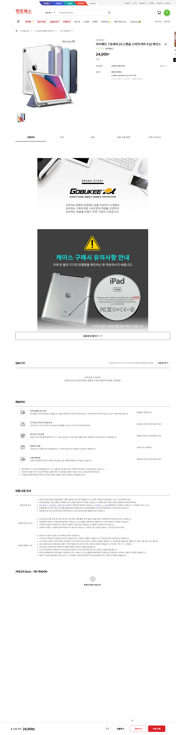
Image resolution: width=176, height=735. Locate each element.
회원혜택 (142, 3)
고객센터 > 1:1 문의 (101, 505)
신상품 (86, 21)
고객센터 (167, 3)
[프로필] (167, 13)
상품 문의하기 (163, 363)
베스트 (77, 21)
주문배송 (151, 3)
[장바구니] (159, 12)
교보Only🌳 (135, 21)
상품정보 (31, 137)
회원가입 (128, 3)
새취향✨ (29, 21)
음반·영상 (41, 21)
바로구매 (157, 728)
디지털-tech (25, 31)
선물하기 (120, 728)
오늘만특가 (54, 21)
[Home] (16, 31)
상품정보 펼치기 (91, 336)
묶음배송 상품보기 (137, 79)
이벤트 (95, 21)
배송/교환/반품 (123, 137)
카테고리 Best (154, 137)
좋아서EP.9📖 (120, 21)
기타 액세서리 (65, 31)
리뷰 (62, 137)
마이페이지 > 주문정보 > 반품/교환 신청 (54, 505)
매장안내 (159, 3)
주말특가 (67, 21)
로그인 (135, 3)
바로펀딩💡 (106, 21)
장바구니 (138, 728)
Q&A (93, 137)
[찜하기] (107, 728)
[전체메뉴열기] (18, 21)
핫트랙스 (48, 12)
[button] (165, 44)
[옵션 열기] (132, 720)
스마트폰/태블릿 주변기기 (44, 31)
